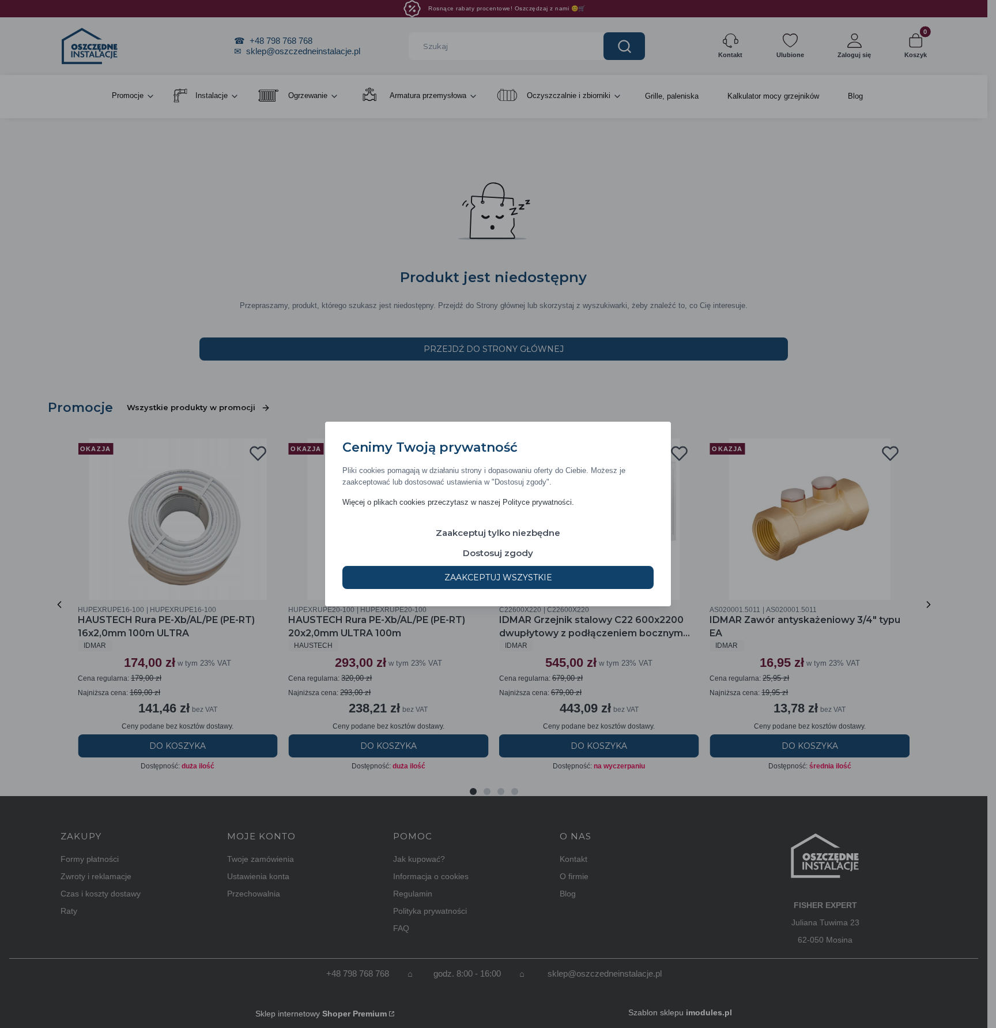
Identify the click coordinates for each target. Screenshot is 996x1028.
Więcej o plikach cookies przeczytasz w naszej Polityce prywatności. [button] (458, 502)
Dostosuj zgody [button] (498, 552)
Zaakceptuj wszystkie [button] (498, 577)
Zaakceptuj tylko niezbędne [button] (498, 532)
